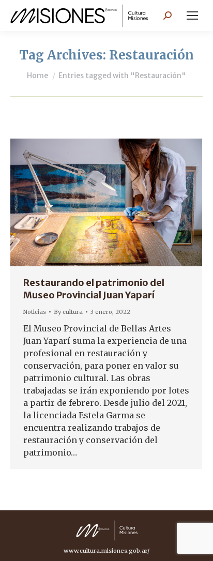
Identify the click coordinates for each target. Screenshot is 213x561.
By (68, 311)
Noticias (34, 311)
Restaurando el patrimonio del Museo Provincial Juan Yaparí (93, 289)
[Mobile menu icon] (192, 15)
